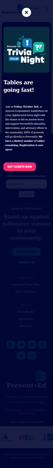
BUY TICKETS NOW (19, 167)
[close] (26, 13)
